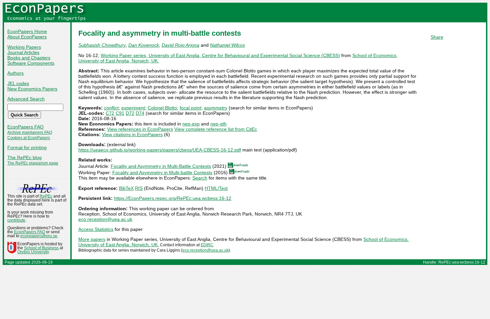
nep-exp (191, 123)
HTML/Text (216, 188)
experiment (133, 107)
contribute (16, 220)
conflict (111, 107)
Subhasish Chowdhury (102, 45)
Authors (15, 73)
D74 (140, 113)
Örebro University (33, 252)
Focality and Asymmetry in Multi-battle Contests (162, 172)
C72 (110, 113)
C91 (120, 113)
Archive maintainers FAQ (29, 132)
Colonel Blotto (162, 107)
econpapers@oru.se (38, 236)
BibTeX (126, 188)
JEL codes (18, 83)
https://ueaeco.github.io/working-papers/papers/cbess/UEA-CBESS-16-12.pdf (159, 149)
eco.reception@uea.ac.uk (105, 219)
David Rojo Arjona (180, 45)
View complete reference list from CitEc (215, 129)
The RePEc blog (24, 157)
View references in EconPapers (140, 129)
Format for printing (27, 147)
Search (199, 178)
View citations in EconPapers (132, 134)
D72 (130, 113)
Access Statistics (95, 229)
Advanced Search (26, 98)
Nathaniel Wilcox (227, 45)
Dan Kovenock (143, 45)
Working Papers (24, 47)
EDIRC (207, 245)
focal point (190, 107)
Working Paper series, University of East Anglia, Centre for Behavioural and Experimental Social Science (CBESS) (220, 55)
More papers (91, 239)
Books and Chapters (28, 57)
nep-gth (218, 123)
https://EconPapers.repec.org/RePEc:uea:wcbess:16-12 (172, 198)
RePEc (46, 196)
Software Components (30, 63)
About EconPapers (27, 36)
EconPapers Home (27, 31)
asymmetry (215, 107)
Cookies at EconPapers (28, 138)
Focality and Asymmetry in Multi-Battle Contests (161, 166)
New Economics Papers (32, 88)
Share (437, 37)
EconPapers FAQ (25, 126)
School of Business (41, 248)
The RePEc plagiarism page (32, 163)
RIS (139, 188)
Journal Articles (23, 52)
